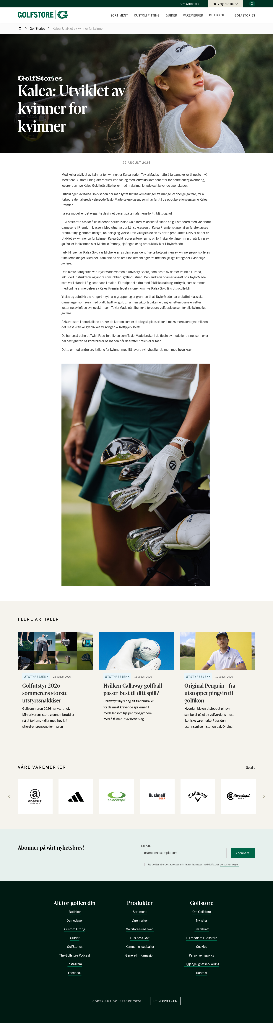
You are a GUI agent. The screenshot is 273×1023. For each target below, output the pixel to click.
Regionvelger (165, 1001)
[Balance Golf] (116, 796)
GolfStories (37, 28)
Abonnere (242, 853)
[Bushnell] (157, 796)
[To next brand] (264, 796)
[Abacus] (35, 796)
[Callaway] (198, 796)
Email (146, 845)
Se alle (250, 767)
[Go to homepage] (44, 15)
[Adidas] (75, 796)
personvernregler (229, 864)
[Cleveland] (238, 796)
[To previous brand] (9, 796)
